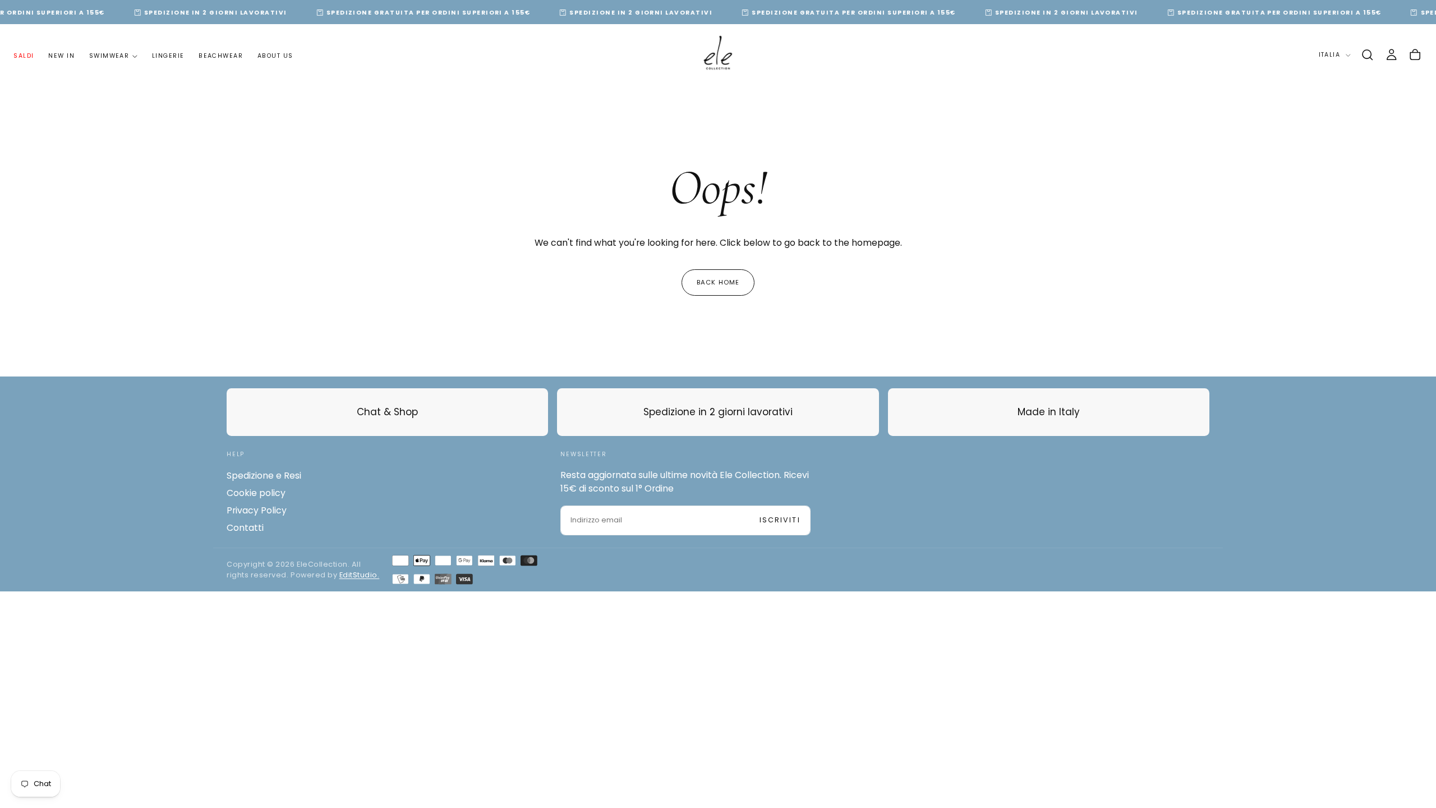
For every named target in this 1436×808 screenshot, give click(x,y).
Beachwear (221, 56)
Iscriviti (780, 520)
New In (61, 56)
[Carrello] (1415, 55)
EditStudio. (359, 575)
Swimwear (109, 56)
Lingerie (168, 56)
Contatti (245, 527)
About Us (275, 56)
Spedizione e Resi (264, 475)
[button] (1367, 55)
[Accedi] (1391, 55)
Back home (718, 282)
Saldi (23, 56)
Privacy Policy (257, 510)
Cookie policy (256, 492)
